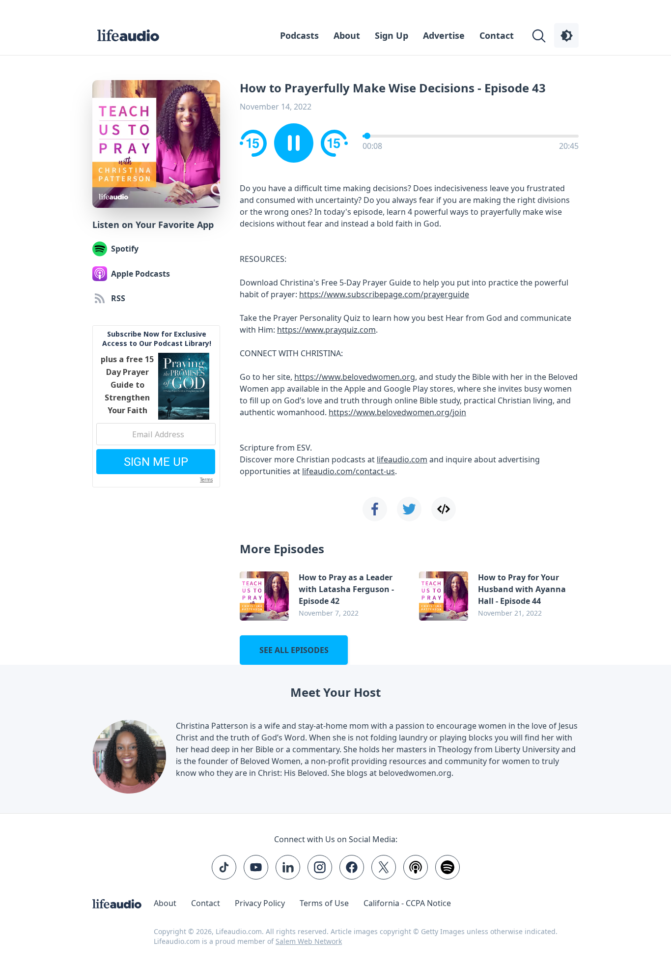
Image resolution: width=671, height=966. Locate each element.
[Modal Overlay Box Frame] (335, 483)
